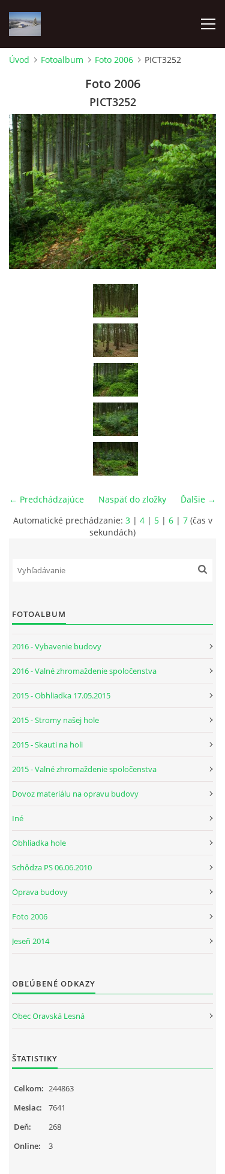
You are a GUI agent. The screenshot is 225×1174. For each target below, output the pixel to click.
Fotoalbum (62, 59)
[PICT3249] (115, 300)
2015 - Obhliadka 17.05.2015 (61, 695)
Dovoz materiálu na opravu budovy (75, 793)
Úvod (19, 59)
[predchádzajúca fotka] (28, 191)
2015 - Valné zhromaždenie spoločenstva (84, 769)
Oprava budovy (40, 891)
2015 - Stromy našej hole (55, 720)
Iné (17, 818)
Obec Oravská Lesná (48, 1015)
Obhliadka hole (39, 842)
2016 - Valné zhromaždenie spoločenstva (84, 670)
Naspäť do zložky (132, 499)
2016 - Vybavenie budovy (56, 646)
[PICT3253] (115, 419)
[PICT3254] (115, 459)
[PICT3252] (115, 380)
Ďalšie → (198, 499)
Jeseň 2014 (30, 941)
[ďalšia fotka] (196, 191)
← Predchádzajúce (46, 499)
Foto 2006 (114, 59)
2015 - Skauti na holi (47, 744)
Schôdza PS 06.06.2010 (52, 867)
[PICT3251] (115, 340)
